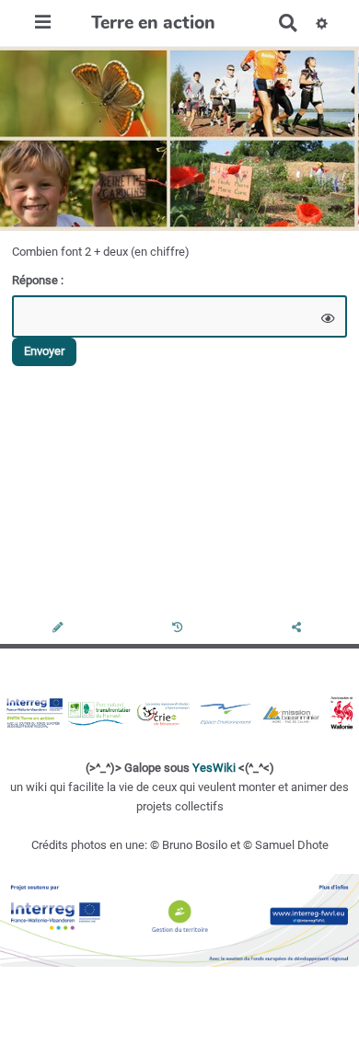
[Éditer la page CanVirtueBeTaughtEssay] (59, 628)
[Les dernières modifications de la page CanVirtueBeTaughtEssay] (180, 628)
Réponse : (39, 280)
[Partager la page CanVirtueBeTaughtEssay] (299, 628)
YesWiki (214, 768)
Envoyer (44, 351)
